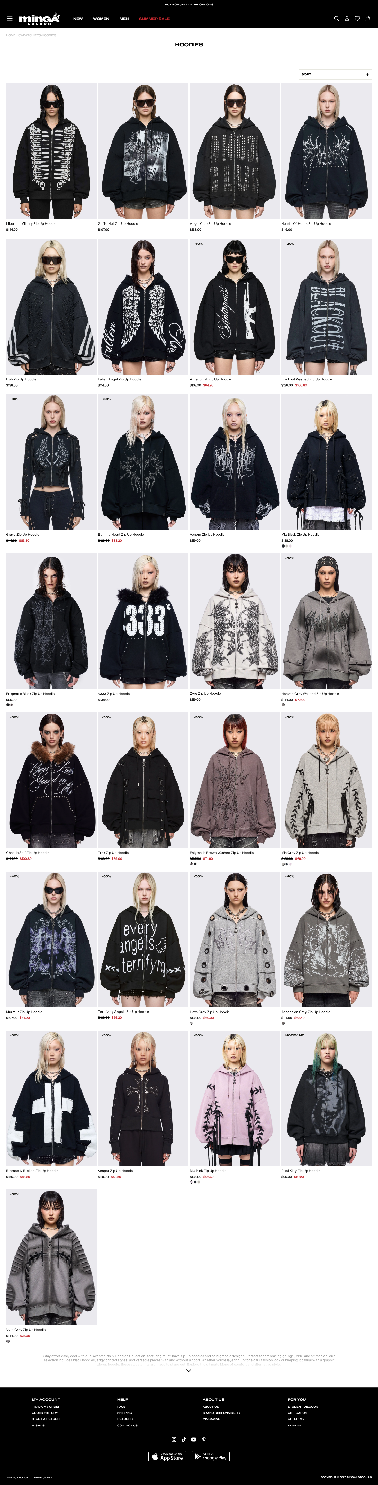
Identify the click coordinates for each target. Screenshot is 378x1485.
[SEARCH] (336, 19)
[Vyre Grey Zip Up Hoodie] (8, 1341)
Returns (125, 1419)
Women (101, 18)
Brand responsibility (221, 1413)
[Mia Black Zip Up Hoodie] (283, 546)
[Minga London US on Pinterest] (204, 1439)
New (78, 18)
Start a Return (46, 1419)
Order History (45, 1413)
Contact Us (127, 1425)
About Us (211, 1407)
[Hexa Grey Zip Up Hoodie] (191, 1023)
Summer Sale (154, 18)
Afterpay (296, 1419)
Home (10, 35)
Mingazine (211, 1419)
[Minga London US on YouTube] (193, 1439)
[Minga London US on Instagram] (174, 1439)
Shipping (124, 1413)
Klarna (294, 1425)
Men (124, 18)
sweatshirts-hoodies (36, 35)
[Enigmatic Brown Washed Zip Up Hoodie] (11, 705)
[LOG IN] (347, 19)
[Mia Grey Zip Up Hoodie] (286, 546)
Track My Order (46, 1407)
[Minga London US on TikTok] (184, 1439)
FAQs (121, 1407)
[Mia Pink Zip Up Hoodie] (290, 546)
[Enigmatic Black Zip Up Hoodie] (8, 705)
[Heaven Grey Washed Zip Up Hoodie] (283, 705)
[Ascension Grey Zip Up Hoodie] (283, 1023)
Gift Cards (297, 1413)
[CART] (367, 19)
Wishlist (39, 1425)
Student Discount (304, 1407)
